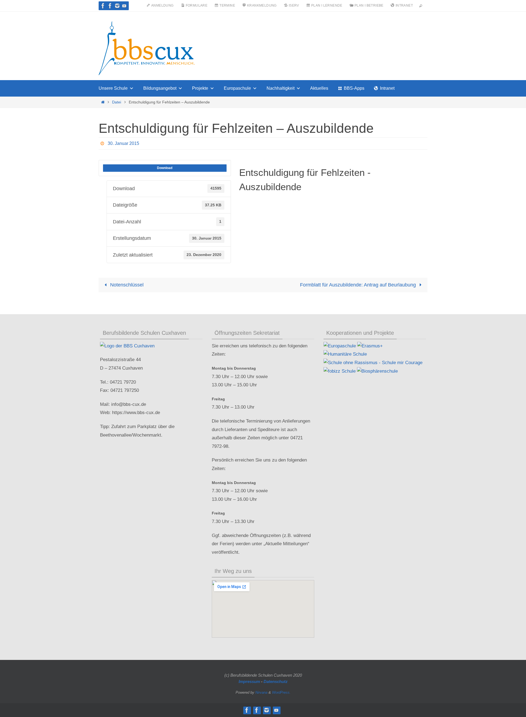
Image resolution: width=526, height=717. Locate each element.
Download (164, 168)
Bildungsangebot (159, 88)
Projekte (200, 88)
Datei (116, 102)
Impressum (249, 681)
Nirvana (261, 692)
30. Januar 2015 (123, 143)
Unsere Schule (113, 88)
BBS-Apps (354, 88)
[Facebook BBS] (103, 5)
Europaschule (237, 88)
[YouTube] (124, 5)
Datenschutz (276, 681)
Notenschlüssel (126, 285)
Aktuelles (319, 88)
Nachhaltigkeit (281, 88)
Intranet (387, 88)
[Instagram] (117, 5)
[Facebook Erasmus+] (110, 5)
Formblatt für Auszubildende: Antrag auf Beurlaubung (358, 285)
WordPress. (281, 692)
